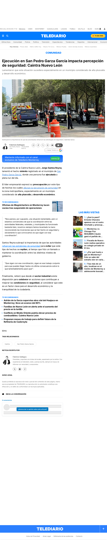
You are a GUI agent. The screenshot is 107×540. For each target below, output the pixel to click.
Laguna (64, 29)
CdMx (30, 29)
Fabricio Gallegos (17, 145)
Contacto (79, 536)
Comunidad (17, 42)
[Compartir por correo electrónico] (52, 145)
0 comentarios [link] (7, 400)
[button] (53, 150)
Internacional (92, 42)
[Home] (53, 35)
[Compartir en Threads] (47, 145)
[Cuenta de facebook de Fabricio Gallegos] (25, 369)
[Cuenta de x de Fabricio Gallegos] (14, 369)
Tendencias (70, 42)
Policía (27, 42)
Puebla (72, 29)
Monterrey (39, 29)
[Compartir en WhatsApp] (33, 145)
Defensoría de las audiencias (63, 536)
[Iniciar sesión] (104, 29)
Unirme (54, 159)
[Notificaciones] (100, 29)
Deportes (81, 42)
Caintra (7, 344)
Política (36, 42)
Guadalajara (52, 29)
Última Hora (6, 42)
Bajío (90, 29)
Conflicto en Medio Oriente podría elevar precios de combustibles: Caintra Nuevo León (30, 314)
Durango (98, 29)
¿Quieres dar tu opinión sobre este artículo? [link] (32, 409)
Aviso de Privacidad (33, 536)
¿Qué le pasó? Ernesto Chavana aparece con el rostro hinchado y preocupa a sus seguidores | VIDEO (94, 223)
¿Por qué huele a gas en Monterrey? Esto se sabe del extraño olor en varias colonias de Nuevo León (94, 258)
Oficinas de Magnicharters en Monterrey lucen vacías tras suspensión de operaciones (25, 206)
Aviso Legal (47, 536)
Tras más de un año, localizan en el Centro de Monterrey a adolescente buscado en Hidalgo (94, 269)
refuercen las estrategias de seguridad (21, 246)
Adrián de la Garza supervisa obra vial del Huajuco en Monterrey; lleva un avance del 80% (31, 301)
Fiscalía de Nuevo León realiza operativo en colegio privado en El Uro (94, 244)
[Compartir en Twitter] (43, 145)
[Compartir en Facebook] (38, 145)
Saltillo (81, 29)
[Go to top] (103, 529)
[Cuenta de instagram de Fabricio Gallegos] (20, 369)
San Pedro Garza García (25, 344)
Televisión (45, 42)
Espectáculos (58, 42)
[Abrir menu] (3, 36)
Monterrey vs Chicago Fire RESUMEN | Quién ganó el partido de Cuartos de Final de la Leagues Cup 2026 (94, 235)
